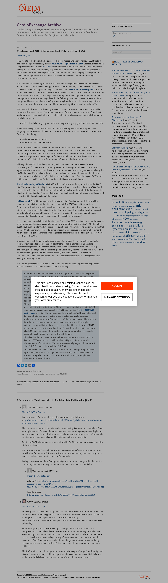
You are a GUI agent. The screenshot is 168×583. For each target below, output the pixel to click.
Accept (117, 285)
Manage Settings (117, 297)
